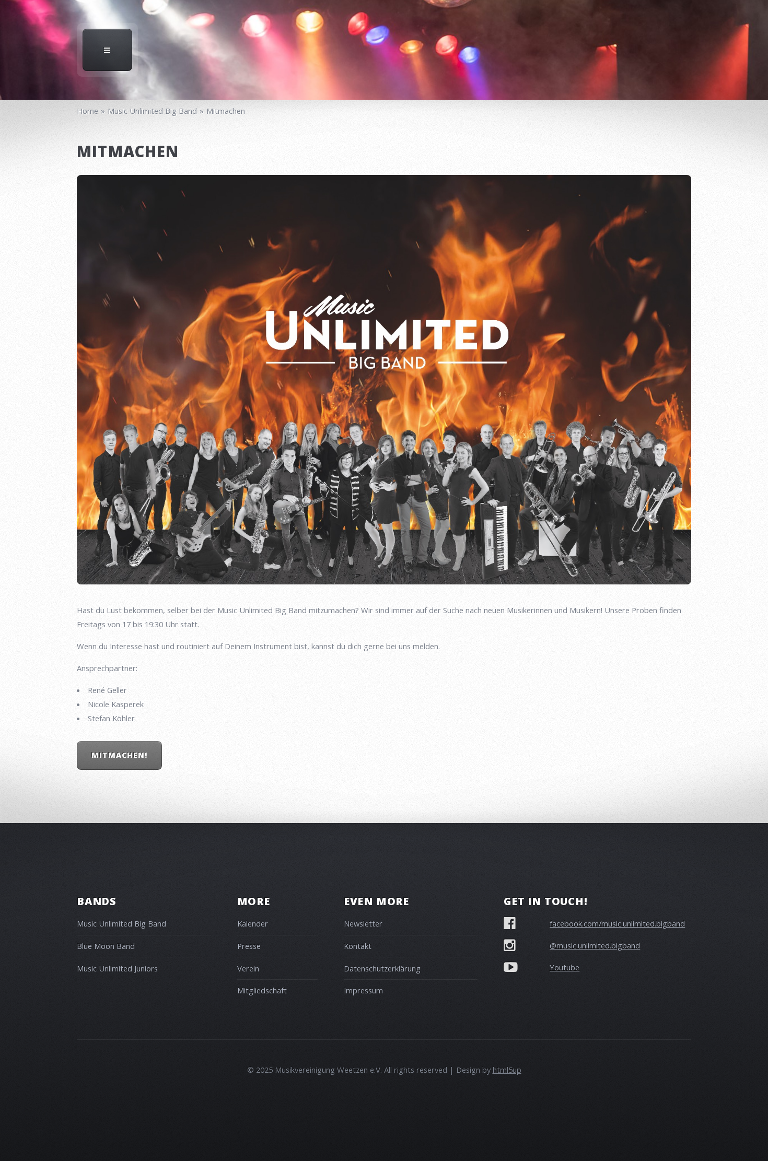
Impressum (363, 990)
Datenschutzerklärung (382, 968)
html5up (507, 1069)
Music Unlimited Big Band (121, 923)
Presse (249, 946)
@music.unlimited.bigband (595, 945)
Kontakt (357, 946)
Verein (248, 968)
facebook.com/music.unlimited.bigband (617, 923)
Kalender (252, 923)
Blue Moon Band (106, 946)
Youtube (564, 967)
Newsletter (363, 923)
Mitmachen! (119, 755)
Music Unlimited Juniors (117, 968)
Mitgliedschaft (262, 990)
